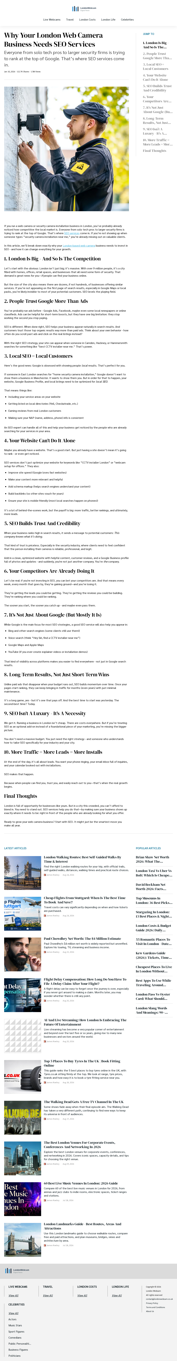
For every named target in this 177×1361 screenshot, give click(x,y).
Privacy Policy (152, 1303)
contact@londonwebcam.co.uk (159, 1299)
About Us (150, 1311)
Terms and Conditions (155, 1307)
